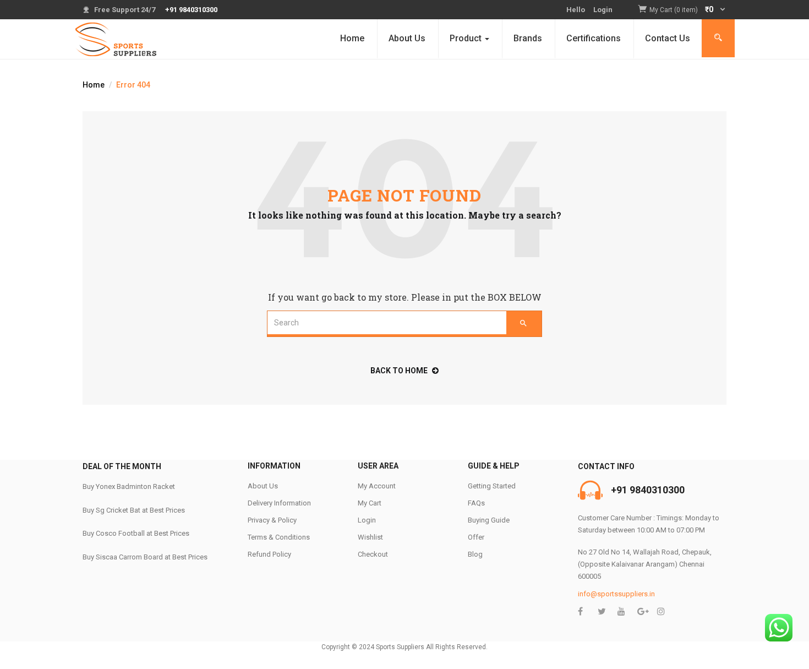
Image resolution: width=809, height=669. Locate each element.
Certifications (593, 38)
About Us (407, 38)
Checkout (373, 554)
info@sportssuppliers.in (616, 594)
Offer (476, 537)
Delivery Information (279, 503)
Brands (527, 38)
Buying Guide (489, 520)
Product (467, 38)
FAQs (476, 503)
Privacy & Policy (272, 520)
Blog (475, 554)
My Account (377, 486)
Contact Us (667, 38)
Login (603, 10)
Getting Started (492, 486)
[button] (687, 10)
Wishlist (370, 537)
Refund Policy (269, 554)
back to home (399, 370)
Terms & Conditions (279, 537)
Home (352, 38)
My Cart (369, 503)
